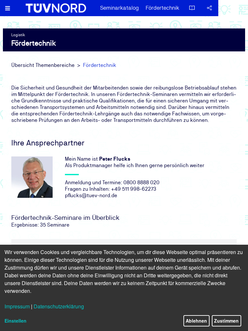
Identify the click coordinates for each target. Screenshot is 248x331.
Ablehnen (196, 320)
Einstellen (15, 320)
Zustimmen (226, 320)
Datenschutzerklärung (59, 306)
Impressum (17, 306)
